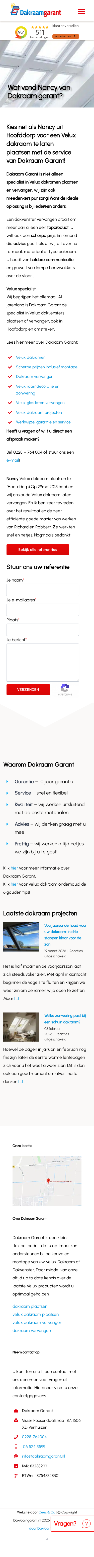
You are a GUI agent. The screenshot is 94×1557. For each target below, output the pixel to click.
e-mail (13, 460)
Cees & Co (47, 1512)
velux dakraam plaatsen (36, 1314)
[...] (16, 998)
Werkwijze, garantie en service (43, 422)
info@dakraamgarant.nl (43, 1456)
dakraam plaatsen (30, 1306)
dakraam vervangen (32, 1330)
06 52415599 (33, 1446)
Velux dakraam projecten (39, 412)
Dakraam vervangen (34, 376)
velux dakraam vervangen (37, 1322)
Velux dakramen (31, 357)
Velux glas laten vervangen (40, 402)
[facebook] (47, 1540)
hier (15, 868)
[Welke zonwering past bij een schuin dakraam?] (21, 1027)
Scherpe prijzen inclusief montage (46, 367)
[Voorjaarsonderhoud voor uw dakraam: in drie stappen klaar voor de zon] (21, 937)
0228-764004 (34, 1436)
